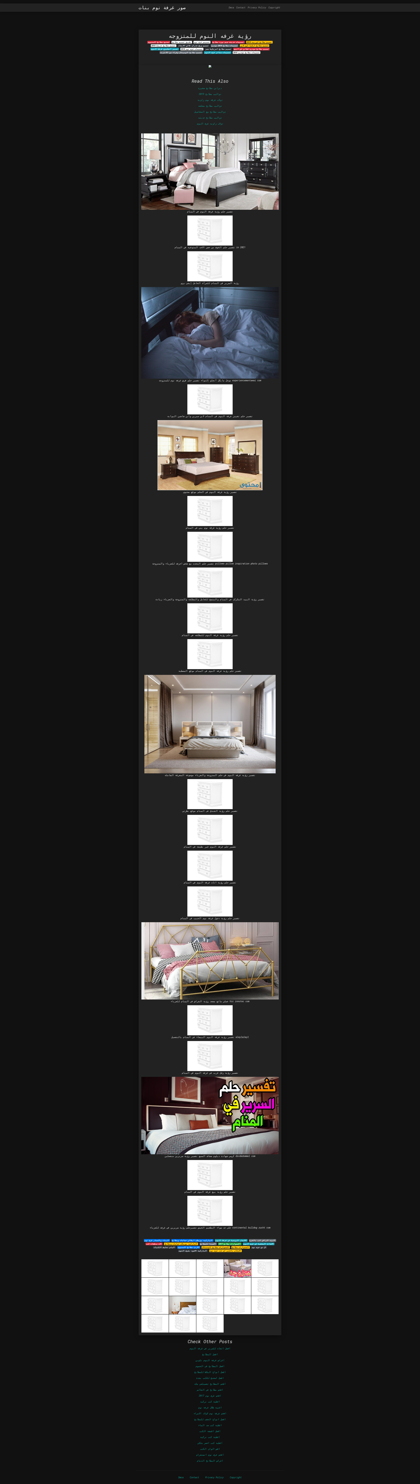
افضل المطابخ (210, 1354)
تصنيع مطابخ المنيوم (158, 42)
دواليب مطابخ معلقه (210, 105)
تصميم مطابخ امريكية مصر (218, 49)
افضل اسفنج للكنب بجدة (210, 1377)
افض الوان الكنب (210, 1448)
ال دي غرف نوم (259, 1247)
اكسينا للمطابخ (208, 1244)
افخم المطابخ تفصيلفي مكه (210, 1383)
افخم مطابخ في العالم (210, 1389)
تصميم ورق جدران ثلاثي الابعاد (193, 45)
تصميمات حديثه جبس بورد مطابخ (228, 42)
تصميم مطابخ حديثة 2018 (163, 45)
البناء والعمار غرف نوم (157, 1240)
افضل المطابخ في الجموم (210, 1366)
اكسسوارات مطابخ (240, 1247)
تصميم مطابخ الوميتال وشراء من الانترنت (181, 52)
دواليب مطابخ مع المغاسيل (210, 111)
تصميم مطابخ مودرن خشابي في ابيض (251, 49)
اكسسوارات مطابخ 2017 (230, 1244)
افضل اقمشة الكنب (210, 1431)
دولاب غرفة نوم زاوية (210, 99)
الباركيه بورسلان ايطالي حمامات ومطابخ (192, 1240)
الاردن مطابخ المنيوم (189, 1247)
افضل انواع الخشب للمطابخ (210, 1419)
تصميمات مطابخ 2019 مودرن (224, 45)
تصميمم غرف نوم (202, 42)
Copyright (274, 7)
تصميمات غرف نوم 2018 (192, 49)
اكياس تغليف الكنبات (164, 1247)
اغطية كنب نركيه (210, 1401)
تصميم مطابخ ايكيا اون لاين (255, 45)
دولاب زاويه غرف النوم (210, 123)
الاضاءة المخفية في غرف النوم (258, 1244)
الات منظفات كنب (154, 1244)
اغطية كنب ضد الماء (210, 1425)
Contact (240, 7)
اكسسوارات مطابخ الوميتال (215, 1247)
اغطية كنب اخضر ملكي (210, 1442)
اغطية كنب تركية (210, 1437)
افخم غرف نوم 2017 (210, 1395)
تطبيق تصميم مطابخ (181, 42)
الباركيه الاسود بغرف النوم (193, 1251)
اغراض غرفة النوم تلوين (210, 1360)
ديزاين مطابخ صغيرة (210, 88)
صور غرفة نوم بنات (162, 8)
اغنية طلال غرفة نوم (210, 1407)
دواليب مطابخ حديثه (210, 117)
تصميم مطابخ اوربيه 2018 (259, 42)
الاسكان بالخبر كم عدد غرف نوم (225, 1251)
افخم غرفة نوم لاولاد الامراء (210, 1413)
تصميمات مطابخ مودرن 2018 (246, 52)
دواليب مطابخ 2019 (210, 94)
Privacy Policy (257, 7)
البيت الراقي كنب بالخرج (262, 1240)
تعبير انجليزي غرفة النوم (164, 49)
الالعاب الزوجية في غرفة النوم (231, 1240)
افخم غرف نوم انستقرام (210, 1454)
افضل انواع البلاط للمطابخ (210, 1372)
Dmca (231, 7)
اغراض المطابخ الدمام (210, 1460)
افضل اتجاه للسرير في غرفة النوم (210, 1348)
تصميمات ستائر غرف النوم (218, 52)
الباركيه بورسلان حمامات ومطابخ (181, 1244)
